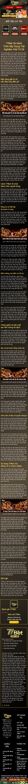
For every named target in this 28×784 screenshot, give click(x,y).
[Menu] (26, 3)
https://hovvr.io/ (21, 750)
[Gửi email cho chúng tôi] (8, 705)
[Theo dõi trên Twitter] (6, 705)
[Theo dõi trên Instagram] (4, 705)
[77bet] (14, 2)
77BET (4, 720)
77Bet (5, 63)
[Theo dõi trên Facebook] (3, 705)
